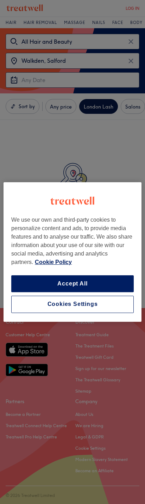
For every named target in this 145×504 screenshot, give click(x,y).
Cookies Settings (73, 304)
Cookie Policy (53, 262)
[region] (72, 252)
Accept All (72, 284)
